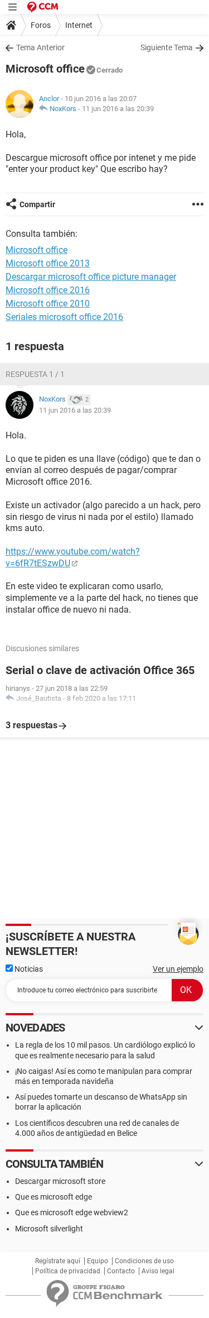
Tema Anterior (40, 47)
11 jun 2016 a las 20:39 (118, 108)
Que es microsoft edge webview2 (71, 1212)
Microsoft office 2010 (48, 303)
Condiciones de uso (144, 1261)
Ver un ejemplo (178, 968)
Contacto (121, 1271)
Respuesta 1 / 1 (35, 374)
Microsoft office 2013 (48, 263)
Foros (41, 25)
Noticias (28, 968)
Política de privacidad (67, 1271)
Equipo (97, 1261)
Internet (79, 25)
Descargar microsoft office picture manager (91, 276)
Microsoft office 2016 (48, 290)
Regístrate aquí (57, 1261)
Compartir (37, 204)
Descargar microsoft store (60, 1181)
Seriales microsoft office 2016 (64, 317)
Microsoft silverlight (49, 1228)
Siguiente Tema (166, 47)
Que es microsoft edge (53, 1196)
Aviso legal (158, 1271)
